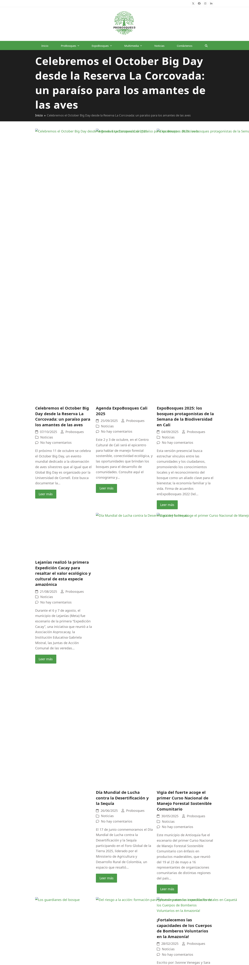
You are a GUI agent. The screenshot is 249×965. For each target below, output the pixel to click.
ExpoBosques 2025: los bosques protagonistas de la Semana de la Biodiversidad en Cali (185, 416)
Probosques (74, 432)
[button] (206, 45)
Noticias (46, 437)
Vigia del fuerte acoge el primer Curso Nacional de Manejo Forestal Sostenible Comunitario (184, 800)
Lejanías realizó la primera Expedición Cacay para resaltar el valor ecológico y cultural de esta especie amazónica (63, 803)
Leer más (46, 494)
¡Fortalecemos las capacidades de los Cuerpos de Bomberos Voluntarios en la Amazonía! (184, 928)
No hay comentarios (56, 442)
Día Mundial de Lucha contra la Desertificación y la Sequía (122, 797)
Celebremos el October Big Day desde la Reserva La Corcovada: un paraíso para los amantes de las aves (62, 416)
